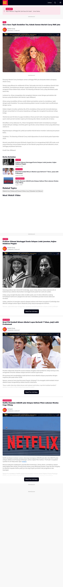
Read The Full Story (31, 311)
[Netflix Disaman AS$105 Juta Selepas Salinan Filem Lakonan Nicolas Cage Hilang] (8, 180)
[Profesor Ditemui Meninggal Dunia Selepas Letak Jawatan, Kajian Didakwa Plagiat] (8, 162)
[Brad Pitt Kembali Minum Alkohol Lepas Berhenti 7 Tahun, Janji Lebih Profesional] (8, 171)
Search (55, 2)
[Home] (5, 2)
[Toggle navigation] (60, 2)
